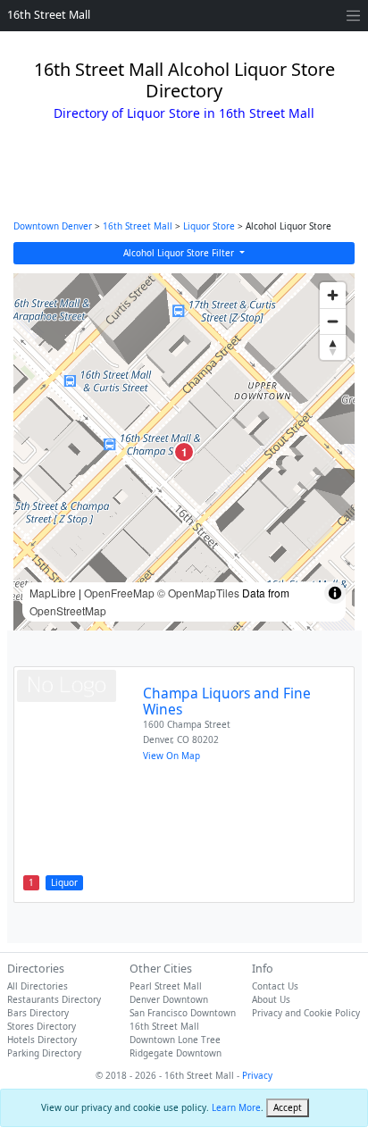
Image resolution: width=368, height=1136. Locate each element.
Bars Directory (38, 1013)
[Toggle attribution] (335, 593)
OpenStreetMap (67, 610)
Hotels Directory (42, 1039)
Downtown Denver (52, 226)
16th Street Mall (48, 14)
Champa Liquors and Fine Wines (227, 701)
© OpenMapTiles (198, 592)
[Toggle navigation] (353, 15)
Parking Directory (44, 1053)
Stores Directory (41, 1026)
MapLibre (52, 592)
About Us (271, 999)
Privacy (257, 1075)
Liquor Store (209, 226)
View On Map (171, 755)
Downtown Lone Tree (175, 1039)
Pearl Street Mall (166, 986)
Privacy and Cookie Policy (306, 1013)
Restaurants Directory (54, 999)
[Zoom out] (333, 321)
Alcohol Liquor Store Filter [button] (180, 252)
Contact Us (275, 986)
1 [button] (184, 452)
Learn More (236, 1107)
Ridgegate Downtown (176, 1053)
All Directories (37, 986)
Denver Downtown (169, 999)
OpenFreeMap (119, 592)
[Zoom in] (333, 295)
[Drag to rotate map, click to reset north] (333, 347)
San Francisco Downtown (183, 1013)
